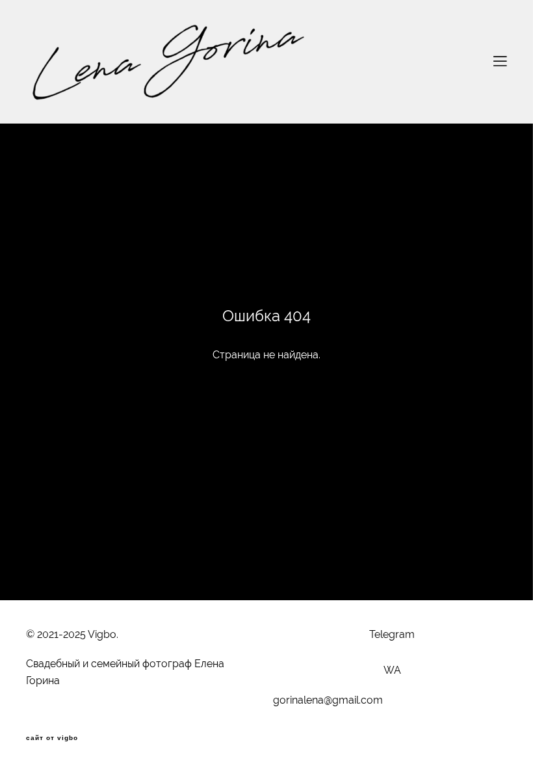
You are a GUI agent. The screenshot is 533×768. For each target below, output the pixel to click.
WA (392, 670)
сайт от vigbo (52, 738)
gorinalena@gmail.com (328, 700)
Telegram (392, 634)
